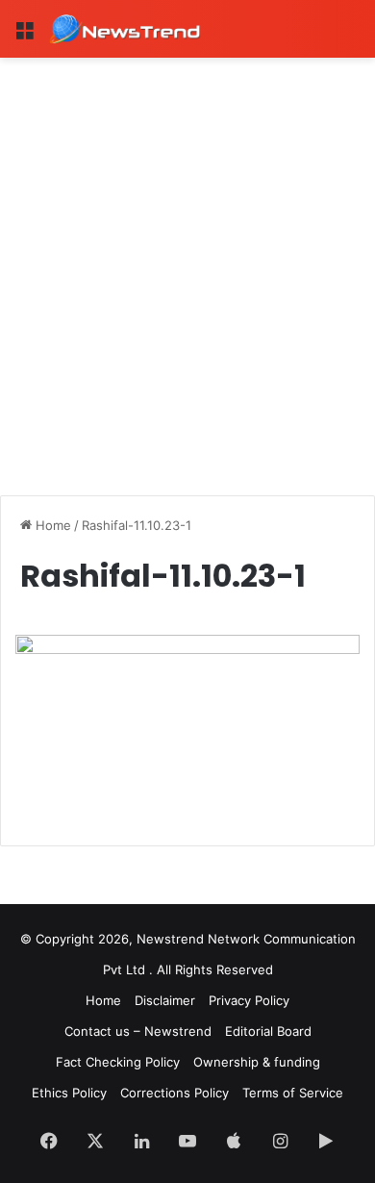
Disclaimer (165, 1000)
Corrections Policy (174, 1092)
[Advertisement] (187, 254)
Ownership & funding (256, 1062)
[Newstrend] (125, 28)
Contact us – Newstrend (138, 1031)
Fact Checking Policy (118, 1062)
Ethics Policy (69, 1092)
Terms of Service (292, 1092)
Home (51, 525)
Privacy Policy (249, 1000)
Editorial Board (268, 1031)
